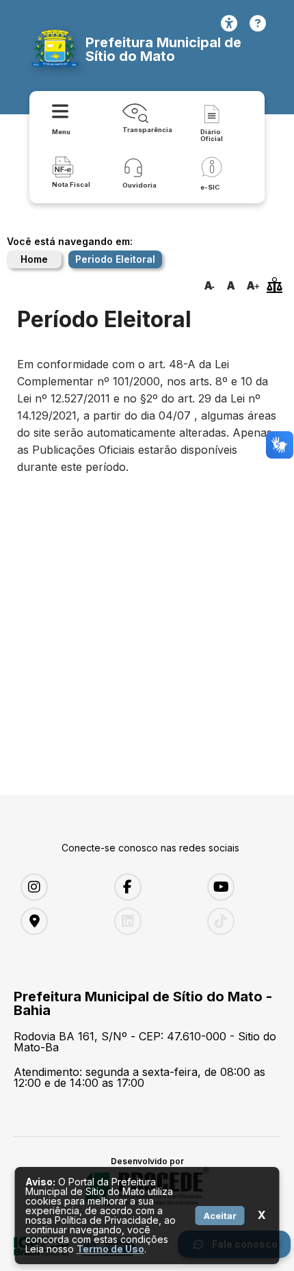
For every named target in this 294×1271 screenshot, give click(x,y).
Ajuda (258, 23)
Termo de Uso (110, 1249)
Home (34, 259)
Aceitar (220, 1215)
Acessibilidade (229, 23)
